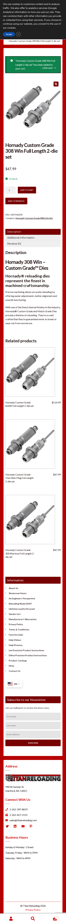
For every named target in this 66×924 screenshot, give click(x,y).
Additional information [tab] (21, 237)
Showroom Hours (18, 593)
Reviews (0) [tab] (14, 243)
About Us (13, 588)
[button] (56, 84)
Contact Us (14, 671)
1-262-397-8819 (18, 809)
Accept (9, 34)
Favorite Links (16, 634)
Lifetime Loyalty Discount (22, 609)
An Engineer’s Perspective (22, 598)
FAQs (11, 665)
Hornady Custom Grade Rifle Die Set (34, 218)
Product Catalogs (18, 660)
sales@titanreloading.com (23, 820)
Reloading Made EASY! (20, 603)
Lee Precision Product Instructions (26, 650)
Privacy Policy (16, 624)
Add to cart (26, 190)
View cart (47, 68)
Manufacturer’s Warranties (23, 619)
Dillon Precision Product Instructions (28, 655)
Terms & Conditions (19, 629)
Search (33, 919)
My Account (11, 919)
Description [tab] (14, 231)
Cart (51, 916)
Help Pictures (16, 645)
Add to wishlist (16, 201)
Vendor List (15, 614)
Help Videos (15, 640)
